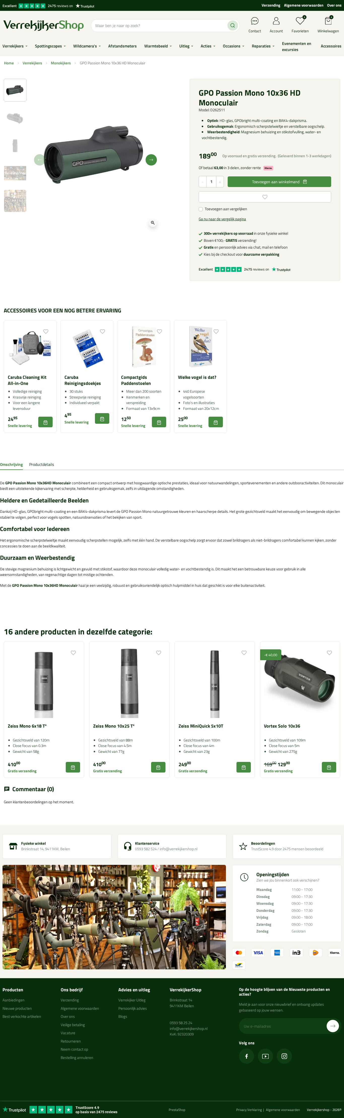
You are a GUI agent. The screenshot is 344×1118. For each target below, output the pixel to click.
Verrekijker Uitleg (132, 1000)
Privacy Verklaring (249, 1109)
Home (9, 63)
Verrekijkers (32, 63)
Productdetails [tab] (41, 464)
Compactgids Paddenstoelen (136, 380)
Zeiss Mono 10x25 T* (114, 726)
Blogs (122, 1016)
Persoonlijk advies (132, 1008)
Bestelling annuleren (77, 1057)
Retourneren (71, 1041)
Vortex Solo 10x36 (282, 726)
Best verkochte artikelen (22, 1016)
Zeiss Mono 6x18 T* (27, 726)
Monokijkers (61, 63)
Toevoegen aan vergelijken (226, 209)
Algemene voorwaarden (303, 5)
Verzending (271, 5)
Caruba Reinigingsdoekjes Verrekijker (82, 383)
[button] (328, 26)
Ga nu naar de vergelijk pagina (222, 219)
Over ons (334, 5)
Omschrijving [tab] (11, 464)
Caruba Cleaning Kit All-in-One (27, 380)
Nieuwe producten (17, 1008)
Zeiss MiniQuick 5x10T (201, 726)
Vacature (68, 1033)
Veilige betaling (73, 1025)
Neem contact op (74, 1049)
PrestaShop (177, 1109)
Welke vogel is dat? (197, 377)
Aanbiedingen (13, 1000)
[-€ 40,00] (300, 681)
